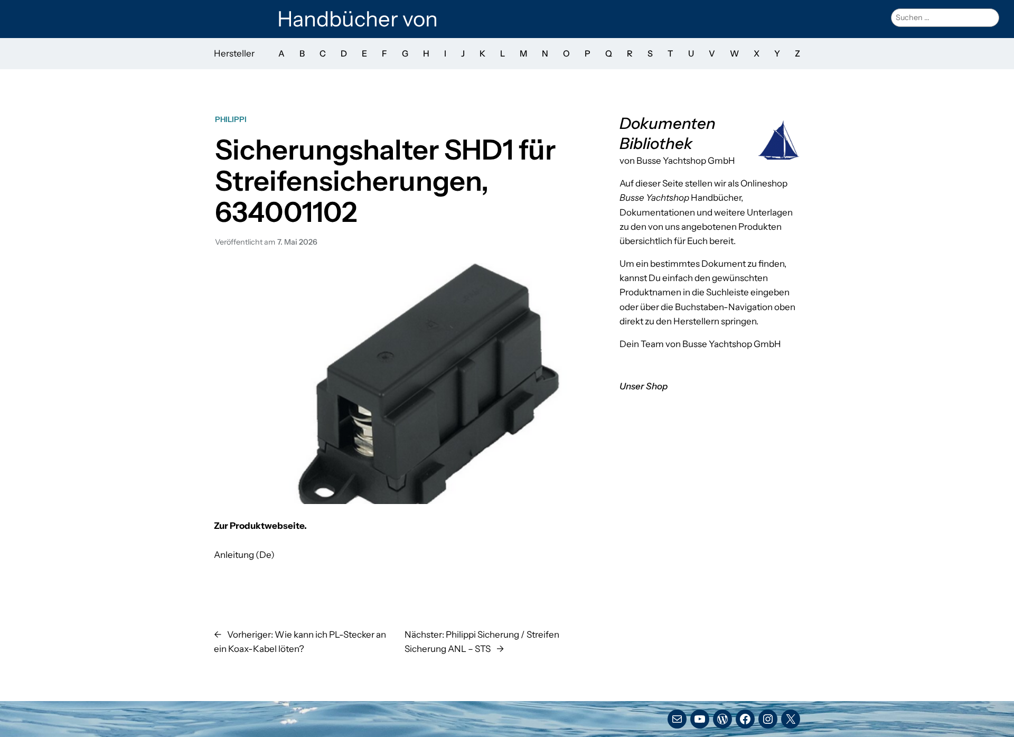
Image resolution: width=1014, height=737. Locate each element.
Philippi (231, 119)
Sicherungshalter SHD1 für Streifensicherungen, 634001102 (385, 181)
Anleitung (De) (244, 554)
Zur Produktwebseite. (260, 525)
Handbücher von (357, 19)
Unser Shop (643, 386)
